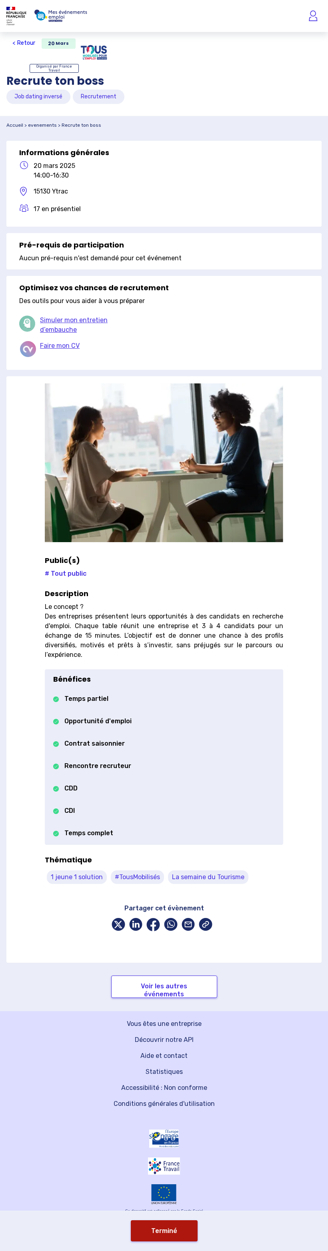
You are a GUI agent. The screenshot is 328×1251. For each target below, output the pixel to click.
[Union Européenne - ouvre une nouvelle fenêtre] (164, 1194)
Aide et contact (164, 1055)
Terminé (164, 1231)
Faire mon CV (60, 345)
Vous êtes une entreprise (164, 1024)
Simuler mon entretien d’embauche (74, 324)
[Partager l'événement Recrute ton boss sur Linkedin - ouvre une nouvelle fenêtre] (136, 925)
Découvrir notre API (164, 1039)
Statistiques (164, 1071)
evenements (42, 125)
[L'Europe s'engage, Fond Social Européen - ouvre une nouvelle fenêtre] (164, 1138)
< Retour (23, 43)
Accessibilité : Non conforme (164, 1087)
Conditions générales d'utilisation (164, 1103)
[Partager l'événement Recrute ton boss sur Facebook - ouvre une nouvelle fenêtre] (153, 925)
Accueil (14, 125)
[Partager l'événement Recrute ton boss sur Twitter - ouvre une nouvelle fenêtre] (118, 925)
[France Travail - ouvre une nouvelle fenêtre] (164, 1166)
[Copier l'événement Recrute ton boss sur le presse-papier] (205, 925)
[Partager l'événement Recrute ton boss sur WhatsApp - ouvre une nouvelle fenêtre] (171, 925)
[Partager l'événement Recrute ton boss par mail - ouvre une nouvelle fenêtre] (188, 925)
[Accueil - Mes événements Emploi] (60, 16)
